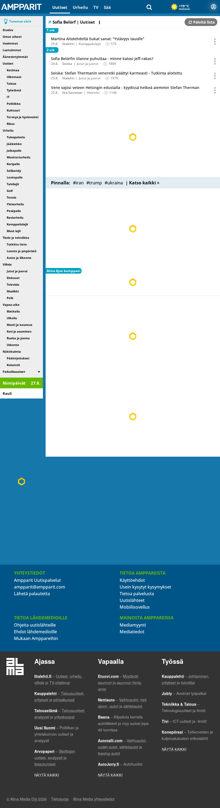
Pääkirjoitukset (18, 358)
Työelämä (14, 90)
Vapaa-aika (11, 305)
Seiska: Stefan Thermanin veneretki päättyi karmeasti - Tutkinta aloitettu (116, 73)
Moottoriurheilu (18, 157)
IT (8, 97)
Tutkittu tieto (17, 244)
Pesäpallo (14, 211)
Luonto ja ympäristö (21, 251)
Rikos (10, 124)
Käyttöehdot (132, 580)
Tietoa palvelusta (137, 594)
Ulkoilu (12, 318)
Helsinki (93, 92)
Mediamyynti (133, 625)
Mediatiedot (132, 632)
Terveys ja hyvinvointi (22, 117)
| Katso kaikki (141, 183)
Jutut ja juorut (17, 271)
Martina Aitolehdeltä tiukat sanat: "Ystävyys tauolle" (97, 38)
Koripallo (13, 164)
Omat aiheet (12, 37)
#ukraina (114, 183)
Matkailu (13, 311)
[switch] (39, 371)
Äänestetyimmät (15, 57)
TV (95, 7)
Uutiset (59, 7)
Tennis (11, 197)
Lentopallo (15, 177)
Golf (10, 191)
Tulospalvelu (16, 137)
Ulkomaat (14, 77)
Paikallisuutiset (14, 372)
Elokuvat (13, 278)
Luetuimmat (12, 50)
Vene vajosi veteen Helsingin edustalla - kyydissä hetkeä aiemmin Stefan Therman (125, 87)
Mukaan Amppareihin (36, 638)
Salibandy (14, 171)
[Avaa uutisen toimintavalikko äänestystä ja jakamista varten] (215, 41)
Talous (11, 83)
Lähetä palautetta (32, 594)
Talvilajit (13, 184)
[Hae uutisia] (149, 7)
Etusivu (8, 30)
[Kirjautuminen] (214, 6)
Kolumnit (13, 365)
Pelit (10, 298)
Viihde (7, 264)
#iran (78, 183)
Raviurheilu (15, 217)
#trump (94, 183)
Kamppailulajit (17, 224)
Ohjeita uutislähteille (35, 625)
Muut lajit (14, 231)
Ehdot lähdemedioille (35, 632)
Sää (107, 7)
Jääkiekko (14, 144)
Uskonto (13, 345)
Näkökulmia (12, 351)
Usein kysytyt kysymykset (145, 587)
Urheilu (80, 7)
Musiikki (13, 291)
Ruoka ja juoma (18, 338)
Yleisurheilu (15, 204)
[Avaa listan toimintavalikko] (100, 22)
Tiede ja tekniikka (16, 238)
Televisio (13, 284)
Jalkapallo (14, 150)
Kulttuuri (13, 110)
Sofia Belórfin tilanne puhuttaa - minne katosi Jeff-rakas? (102, 58)
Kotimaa (13, 70)
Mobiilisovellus (135, 607)
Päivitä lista (204, 22)
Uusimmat (10, 43)
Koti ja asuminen (19, 331)
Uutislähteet (132, 600)
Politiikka (14, 104)
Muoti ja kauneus (19, 325)
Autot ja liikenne (19, 258)
